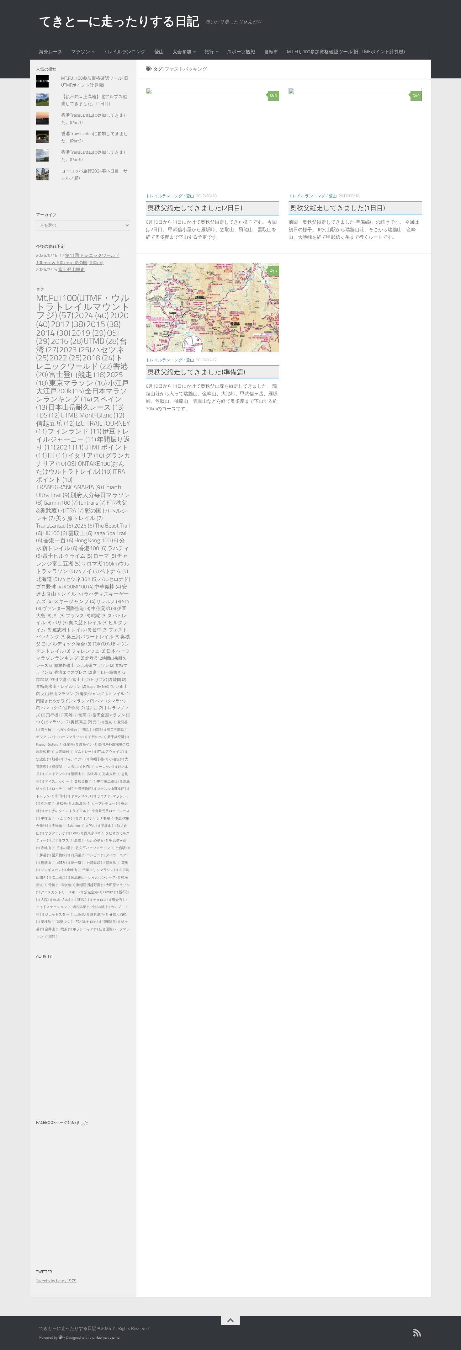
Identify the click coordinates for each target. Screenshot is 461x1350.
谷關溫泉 (111, 922)
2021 (69, 447)
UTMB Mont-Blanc (92, 415)
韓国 (119, 679)
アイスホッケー (59, 781)
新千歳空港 (118, 737)
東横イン (88, 744)
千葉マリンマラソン (100, 870)
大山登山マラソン (60, 693)
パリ (60, 622)
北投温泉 (81, 803)
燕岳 (88, 730)
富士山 (81, 679)
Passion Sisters (49, 744)
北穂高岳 (83, 900)
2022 (66, 357)
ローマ (104, 556)
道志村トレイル (71, 630)
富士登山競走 (71, 269)
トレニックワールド (79, 362)
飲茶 (66, 929)
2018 (98, 357)
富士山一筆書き (109, 672)
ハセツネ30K (79, 579)
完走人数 (111, 774)
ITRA (74, 510)
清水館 (68, 885)
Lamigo (110, 892)
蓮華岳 (70, 744)
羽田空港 (61, 679)
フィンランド (74, 431)
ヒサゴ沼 (101, 679)
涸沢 (54, 937)
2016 (67, 341)
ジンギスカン (53, 870)
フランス (78, 616)
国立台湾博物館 (81, 789)
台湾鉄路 (96, 863)
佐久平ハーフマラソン (95, 848)
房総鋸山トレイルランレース (95, 877)
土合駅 (122, 848)
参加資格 (83, 781)
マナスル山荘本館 (113, 789)
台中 (100, 630)
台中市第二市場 (107, 781)
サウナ (104, 796)
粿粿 (42, 679)
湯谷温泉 (81, 907)
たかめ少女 (97, 840)
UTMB (101, 341)
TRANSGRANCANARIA (69, 487)
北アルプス (62, 840)
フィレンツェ (88, 651)
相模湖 (59, 767)
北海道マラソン (97, 665)
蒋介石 (119, 900)
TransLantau (54, 526)
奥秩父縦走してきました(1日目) (337, 208)
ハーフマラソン (73, 737)
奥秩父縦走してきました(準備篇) (196, 372)
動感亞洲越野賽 (90, 885)
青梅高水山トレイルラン (61, 686)
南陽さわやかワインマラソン (65, 701)
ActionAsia (63, 900)
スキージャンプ (74, 601)
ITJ (57, 455)
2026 (84, 526)
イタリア (86, 455)
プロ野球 (49, 587)
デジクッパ (47, 737)
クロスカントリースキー (62, 892)
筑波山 (43, 759)
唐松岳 (63, 803)
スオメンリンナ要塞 (96, 818)
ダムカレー (85, 752)
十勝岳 (43, 855)
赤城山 (48, 848)
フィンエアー (76, 759)
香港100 (92, 548)
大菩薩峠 (64, 752)
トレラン (45, 796)
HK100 (55, 533)
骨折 (54, 885)
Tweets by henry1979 (56, 1281)
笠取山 (108, 826)
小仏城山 (101, 907)
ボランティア (85, 929)
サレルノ (108, 601)
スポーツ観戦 (241, 52)
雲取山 (80, 533)
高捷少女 (65, 922)
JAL (58, 616)
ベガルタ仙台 (69, 730)
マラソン (80, 52)
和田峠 (62, 796)
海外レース (50, 52)
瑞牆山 (48, 863)
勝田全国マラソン (111, 715)
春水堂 (48, 803)
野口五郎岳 (118, 730)
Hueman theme (107, 1337)
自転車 (271, 52)
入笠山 (92, 826)
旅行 (209, 52)
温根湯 (94, 774)
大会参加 (181, 52)
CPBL (77, 833)
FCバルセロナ (88, 922)
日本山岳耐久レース (86, 407)
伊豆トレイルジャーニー (82, 435)
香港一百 (58, 540)
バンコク (51, 707)
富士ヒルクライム (67, 556)
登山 (159, 52)
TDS (48, 415)
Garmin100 (61, 502)
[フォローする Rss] (417, 1332)
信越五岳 (55, 423)
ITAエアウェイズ (112, 752)
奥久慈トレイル (88, 622)
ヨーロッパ (106, 767)
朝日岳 (113, 863)
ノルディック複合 (69, 644)
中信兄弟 (103, 608)
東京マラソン (78, 383)
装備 (80, 840)
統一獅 (78, 863)
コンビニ (96, 855)
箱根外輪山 (67, 665)
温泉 (110, 722)
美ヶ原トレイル (79, 518)
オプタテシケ (57, 833)
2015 (103, 324)
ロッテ (59, 789)
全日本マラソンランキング (81, 395)
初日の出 (97, 737)
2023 (75, 349)
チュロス (102, 900)
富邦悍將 (74, 707)
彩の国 (97, 510)
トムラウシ (67, 818)
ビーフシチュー (105, 803)
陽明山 (78, 774)
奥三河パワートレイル (92, 637)
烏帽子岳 (99, 759)
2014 (53, 333)
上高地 (81, 914)
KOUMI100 (78, 587)
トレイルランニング (124, 52)
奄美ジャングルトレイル (105, 693)
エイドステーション (54, 907)
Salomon (75, 826)
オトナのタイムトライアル (68, 811)
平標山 (48, 818)
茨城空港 (93, 892)
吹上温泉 (61, 877)
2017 (68, 324)
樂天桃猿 (61, 855)
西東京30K (94, 833)
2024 (91, 316)
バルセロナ (114, 579)
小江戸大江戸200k (82, 387)
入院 (46, 900)
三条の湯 (65, 848)
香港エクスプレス (73, 672)
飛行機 (54, 715)
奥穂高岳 (81, 722)
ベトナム (114, 571)
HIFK (88, 767)
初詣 (100, 730)
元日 (98, 722)
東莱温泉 (99, 914)
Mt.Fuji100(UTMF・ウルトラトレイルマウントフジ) (83, 307)
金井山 (52, 929)
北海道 (47, 579)
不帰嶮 (59, 826)
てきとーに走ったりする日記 (119, 21)
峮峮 (99, 616)
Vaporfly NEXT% (103, 686)
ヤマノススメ (83, 796)
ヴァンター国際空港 (66, 608)
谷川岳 (94, 707)
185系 (63, 863)
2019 (89, 333)
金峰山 (74, 870)
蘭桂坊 (48, 922)
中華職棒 (107, 587)
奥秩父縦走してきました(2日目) (194, 208)
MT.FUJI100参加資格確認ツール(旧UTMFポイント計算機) (346, 52)
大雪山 (74, 767)
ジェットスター (59, 914)
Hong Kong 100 (96, 540)
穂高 (85, 715)
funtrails (92, 502)
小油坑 (116, 759)
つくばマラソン (53, 722)
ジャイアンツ (57, 774)
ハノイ (87, 571)
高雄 (70, 715)
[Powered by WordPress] (60, 1337)
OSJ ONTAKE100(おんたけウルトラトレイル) (80, 468)
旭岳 (57, 759)
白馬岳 (78, 855)
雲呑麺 (48, 730)
